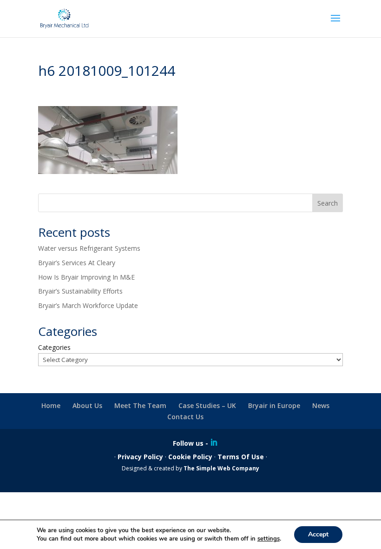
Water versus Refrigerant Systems (89, 248)
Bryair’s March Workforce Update (88, 305)
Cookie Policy (190, 456)
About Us (87, 405)
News (320, 405)
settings (268, 539)
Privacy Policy (140, 456)
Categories (54, 347)
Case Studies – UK (207, 405)
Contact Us (185, 416)
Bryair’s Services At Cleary (76, 262)
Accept (318, 534)
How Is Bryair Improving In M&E (86, 277)
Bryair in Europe (274, 405)
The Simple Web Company (221, 468)
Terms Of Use (240, 456)
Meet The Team (140, 405)
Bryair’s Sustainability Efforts (80, 291)
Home (50, 405)
